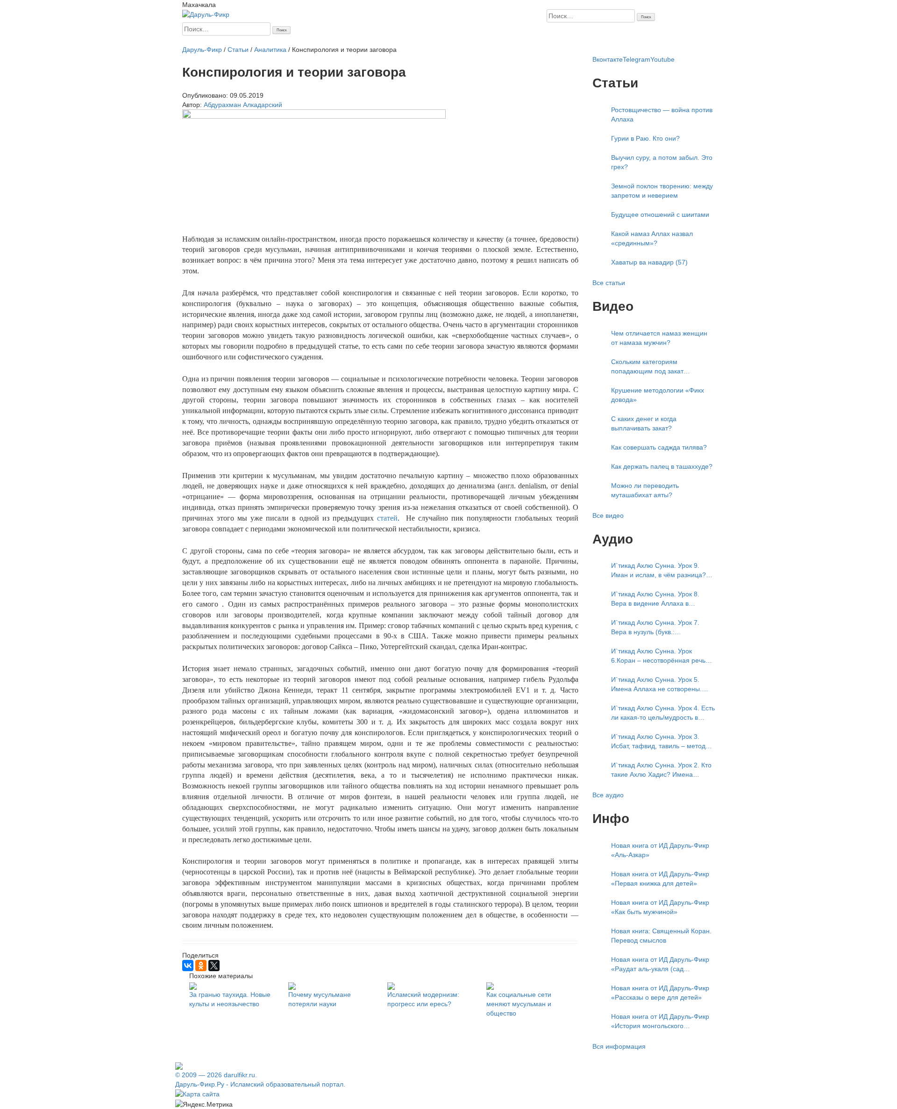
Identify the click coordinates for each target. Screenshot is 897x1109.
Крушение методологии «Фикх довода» (657, 394)
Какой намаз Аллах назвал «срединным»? (652, 238)
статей (387, 518)
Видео (402, 40)
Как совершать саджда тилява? (659, 447)
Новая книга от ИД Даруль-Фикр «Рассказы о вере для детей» (660, 992)
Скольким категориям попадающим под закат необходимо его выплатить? (654, 367)
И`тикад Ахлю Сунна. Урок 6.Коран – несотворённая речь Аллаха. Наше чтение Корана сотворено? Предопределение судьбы (658, 656)
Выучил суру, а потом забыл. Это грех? (661, 162)
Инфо (423, 40)
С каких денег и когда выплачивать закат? (643, 423)
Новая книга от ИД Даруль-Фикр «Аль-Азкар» (660, 850)
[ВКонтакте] (187, 965)
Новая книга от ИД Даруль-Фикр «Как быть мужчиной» (660, 907)
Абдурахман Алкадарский (243, 104)
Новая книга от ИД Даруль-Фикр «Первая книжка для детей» (660, 878)
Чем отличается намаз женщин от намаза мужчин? (659, 337)
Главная (194, 40)
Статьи (263, 40)
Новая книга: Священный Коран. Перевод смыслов (661, 935)
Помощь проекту (459, 40)
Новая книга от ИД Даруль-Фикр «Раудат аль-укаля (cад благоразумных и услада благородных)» (660, 964)
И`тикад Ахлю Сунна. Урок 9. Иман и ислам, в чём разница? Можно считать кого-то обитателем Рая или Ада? (658, 571)
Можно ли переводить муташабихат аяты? (645, 490)
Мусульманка (296, 40)
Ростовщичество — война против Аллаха (661, 114)
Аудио (381, 40)
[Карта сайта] (197, 1093)
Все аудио (608, 795)
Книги (361, 40)
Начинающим (230, 40)
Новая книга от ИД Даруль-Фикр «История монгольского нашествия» (660, 1021)
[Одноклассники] (200, 965)
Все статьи (608, 282)
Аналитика (335, 40)
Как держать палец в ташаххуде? (661, 466)
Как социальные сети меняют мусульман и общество (518, 1004)
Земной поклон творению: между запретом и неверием (662, 190)
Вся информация (619, 1046)
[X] (214, 965)
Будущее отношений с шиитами (660, 214)
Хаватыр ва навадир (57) (649, 262)
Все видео (608, 515)
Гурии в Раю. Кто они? (645, 138)
